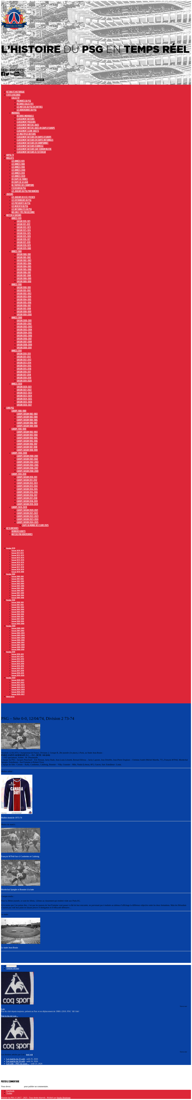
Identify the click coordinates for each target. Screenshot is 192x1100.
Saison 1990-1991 (24, 287)
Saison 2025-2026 (24, 401)
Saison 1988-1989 (24, 278)
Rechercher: (6, 80)
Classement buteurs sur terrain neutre (34, 148)
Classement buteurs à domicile (30, 145)
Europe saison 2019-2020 (27, 504)
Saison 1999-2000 (24, 314)
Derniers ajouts (18, 531)
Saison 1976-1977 (23, 239)
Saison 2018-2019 (24, 377)
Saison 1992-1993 (24, 293)
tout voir (29, 1054)
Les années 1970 (18, 161)
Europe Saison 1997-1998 (27, 446)
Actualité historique (15, 91)
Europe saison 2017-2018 (27, 498)
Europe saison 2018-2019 (27, 501)
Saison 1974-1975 (24, 233)
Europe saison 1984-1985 (27, 419)
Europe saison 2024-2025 (27, 522)
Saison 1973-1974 (24, 230)
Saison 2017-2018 (24, 374)
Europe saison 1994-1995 (27, 437)
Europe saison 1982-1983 (27, 413)
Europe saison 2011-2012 (27, 480)
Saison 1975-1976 (24, 236)
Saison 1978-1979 (24, 245)
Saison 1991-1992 (24, 290)
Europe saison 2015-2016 (27, 492)
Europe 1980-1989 (18, 410)
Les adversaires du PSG (26, 109)
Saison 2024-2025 (24, 398)
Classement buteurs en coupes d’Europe (34, 136)
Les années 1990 (18, 167)
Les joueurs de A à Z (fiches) (23, 197)
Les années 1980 (18, 164)
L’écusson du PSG (18, 188)
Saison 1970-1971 (23, 221)
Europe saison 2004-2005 (27, 465)
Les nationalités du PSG (21, 209)
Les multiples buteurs (26, 133)
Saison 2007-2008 (24, 341)
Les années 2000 (18, 170)
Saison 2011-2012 (24, 356)
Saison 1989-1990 (24, 281)
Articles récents (12, 968)
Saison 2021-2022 (24, 389)
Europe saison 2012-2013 (27, 483)
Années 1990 (16, 284)
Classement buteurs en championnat (32, 142)
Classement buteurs (25, 118)
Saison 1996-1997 (24, 305)
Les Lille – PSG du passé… (17, 1064)
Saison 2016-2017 (24, 371)
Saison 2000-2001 (24, 320)
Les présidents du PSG (20, 203)
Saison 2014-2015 (24, 365)
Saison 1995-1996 (24, 302)
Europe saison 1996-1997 (27, 443)
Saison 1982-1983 (24, 260)
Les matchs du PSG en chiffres (30, 106)
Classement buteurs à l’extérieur (31, 151)
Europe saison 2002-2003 (27, 461)
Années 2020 (16, 383)
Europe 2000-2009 (19, 452)
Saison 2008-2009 (24, 344)
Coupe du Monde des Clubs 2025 (35, 525)
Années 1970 (16, 218)
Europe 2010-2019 (18, 474)
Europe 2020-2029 (19, 507)
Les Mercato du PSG (19, 206)
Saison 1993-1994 (24, 296)
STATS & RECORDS (13, 94)
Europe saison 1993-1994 (27, 434)
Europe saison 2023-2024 (27, 519)
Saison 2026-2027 (24, 404)
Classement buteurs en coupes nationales (35, 139)
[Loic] (17, 1004)
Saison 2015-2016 (24, 368)
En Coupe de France (19, 179)
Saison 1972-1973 (24, 227)
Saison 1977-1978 (23, 242)
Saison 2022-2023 (24, 392)
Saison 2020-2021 (24, 386)
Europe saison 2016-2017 (27, 495)
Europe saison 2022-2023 (27, 516)
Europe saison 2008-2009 (27, 471)
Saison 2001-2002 (24, 323)
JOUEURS (9, 194)
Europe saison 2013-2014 (27, 486)
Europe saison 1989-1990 (27, 425)
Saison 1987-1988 (24, 275)
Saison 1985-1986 (24, 269)
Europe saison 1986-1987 (27, 422)
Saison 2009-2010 (24, 347)
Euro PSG (10, 407)
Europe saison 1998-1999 (27, 449)
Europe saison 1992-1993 (27, 431)
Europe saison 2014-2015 (27, 489)
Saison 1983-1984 (24, 263)
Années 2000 (16, 317)
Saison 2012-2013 (24, 359)
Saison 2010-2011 (24, 353)
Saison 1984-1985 (24, 266)
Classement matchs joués (28, 124)
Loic (3, 1009)
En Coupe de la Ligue (19, 182)
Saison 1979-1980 (24, 248)
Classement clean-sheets (28, 130)
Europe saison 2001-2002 (27, 458)
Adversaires (10, 696)
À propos (11, 966)
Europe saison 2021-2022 (27, 513)
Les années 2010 (18, 173)
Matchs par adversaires (22, 534)
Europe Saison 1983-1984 (27, 416)
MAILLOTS (10, 158)
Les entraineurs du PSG (21, 200)
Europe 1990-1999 (18, 428)
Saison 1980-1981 (24, 254)
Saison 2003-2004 (24, 329)
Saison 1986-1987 (24, 272)
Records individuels (25, 115)
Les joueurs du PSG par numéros (25, 191)
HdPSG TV (10, 154)
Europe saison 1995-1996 (27, 440)
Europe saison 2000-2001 (27, 455)
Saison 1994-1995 (24, 299)
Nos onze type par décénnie (23, 212)
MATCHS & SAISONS (13, 215)
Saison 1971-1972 (23, 224)
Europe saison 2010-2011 (27, 477)
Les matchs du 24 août (15, 1061)
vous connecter (17, 1086)
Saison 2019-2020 (24, 380)
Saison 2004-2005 (24, 332)
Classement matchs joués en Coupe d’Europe (36, 127)
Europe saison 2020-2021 (27, 510)
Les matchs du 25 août (15, 1059)
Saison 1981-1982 (24, 257)
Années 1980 (16, 251)
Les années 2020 (18, 176)
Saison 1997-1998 (24, 308)
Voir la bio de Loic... (9, 1016)
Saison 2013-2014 (24, 362)
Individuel (15, 112)
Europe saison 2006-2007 (27, 468)
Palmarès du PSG (24, 100)
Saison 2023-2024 (24, 395)
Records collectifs (25, 103)
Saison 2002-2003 (24, 326)
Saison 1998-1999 (24, 311)
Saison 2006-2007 (24, 338)
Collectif (15, 97)
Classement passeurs (26, 121)
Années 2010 (16, 350)
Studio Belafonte (64, 1098)
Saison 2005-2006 (24, 335)
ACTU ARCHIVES (12, 528)
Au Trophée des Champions (22, 185)
